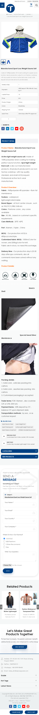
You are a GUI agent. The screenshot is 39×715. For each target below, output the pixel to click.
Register (35, 1)
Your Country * (10, 518)
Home (10, 14)
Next (38, 607)
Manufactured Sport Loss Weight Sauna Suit (18, 497)
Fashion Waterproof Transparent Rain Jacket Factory (29, 610)
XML (17, 701)
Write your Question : (12, 552)
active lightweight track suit (24, 427)
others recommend (13, 544)
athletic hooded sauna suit (27, 430)
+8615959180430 (17, 667)
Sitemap (11, 701)
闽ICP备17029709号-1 (26, 696)
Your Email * (9, 510)
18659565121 (14, 664)
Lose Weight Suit (20, 424)
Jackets (28, 14)
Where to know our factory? (13, 534)
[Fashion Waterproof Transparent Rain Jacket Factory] (28, 599)
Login (29, 1)
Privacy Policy (25, 701)
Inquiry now (16, 712)
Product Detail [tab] (8, 141)
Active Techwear (19, 14)
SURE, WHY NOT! (19, 647)
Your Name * (9, 502)
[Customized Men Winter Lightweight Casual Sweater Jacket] (10, 599)
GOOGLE (9, 538)
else (7, 547)
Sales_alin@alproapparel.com (18, 671)
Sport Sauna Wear (7, 424)
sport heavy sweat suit (9, 430)
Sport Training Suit (7, 427)
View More (9, 618)
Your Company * (10, 526)
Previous (1, 607)
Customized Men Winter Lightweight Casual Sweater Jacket (10, 610)
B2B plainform (10, 541)
